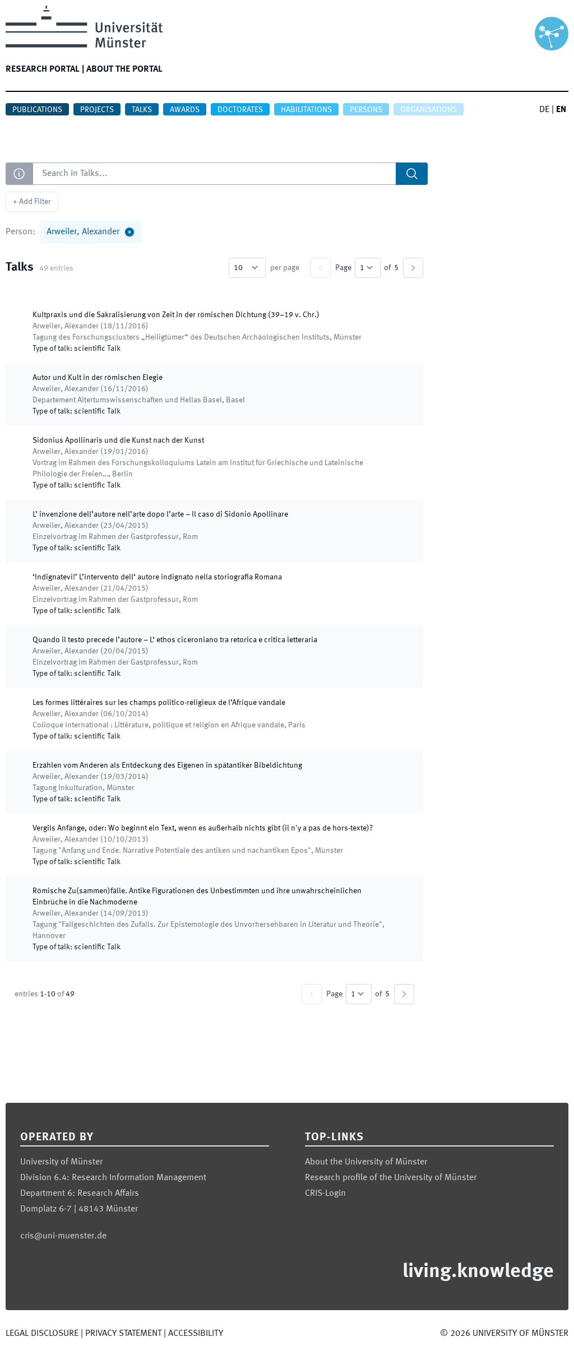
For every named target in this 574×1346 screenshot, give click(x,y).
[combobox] (230, 174)
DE (544, 109)
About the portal (124, 69)
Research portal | (45, 69)
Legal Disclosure (42, 1333)
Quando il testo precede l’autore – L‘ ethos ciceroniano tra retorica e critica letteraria (175, 640)
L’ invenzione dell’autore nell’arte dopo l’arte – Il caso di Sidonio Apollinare (160, 514)
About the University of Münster (366, 1162)
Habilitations (306, 110)
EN (561, 109)
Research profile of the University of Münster (390, 1177)
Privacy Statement (123, 1333)
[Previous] (321, 268)
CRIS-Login (325, 1193)
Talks (142, 110)
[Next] (413, 268)
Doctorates (240, 110)
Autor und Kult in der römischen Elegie (98, 378)
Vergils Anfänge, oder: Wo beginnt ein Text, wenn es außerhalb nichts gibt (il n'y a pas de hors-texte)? (203, 828)
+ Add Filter (32, 202)
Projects (97, 110)
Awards (185, 110)
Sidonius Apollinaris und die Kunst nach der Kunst (118, 440)
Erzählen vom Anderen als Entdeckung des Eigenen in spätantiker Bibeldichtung (167, 765)
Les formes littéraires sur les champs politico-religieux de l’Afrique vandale (159, 703)
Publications (37, 110)
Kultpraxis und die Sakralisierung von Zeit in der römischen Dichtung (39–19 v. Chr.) (176, 315)
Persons (366, 110)
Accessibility (195, 1333)
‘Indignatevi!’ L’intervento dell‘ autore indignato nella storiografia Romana (157, 577)
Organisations (428, 110)
